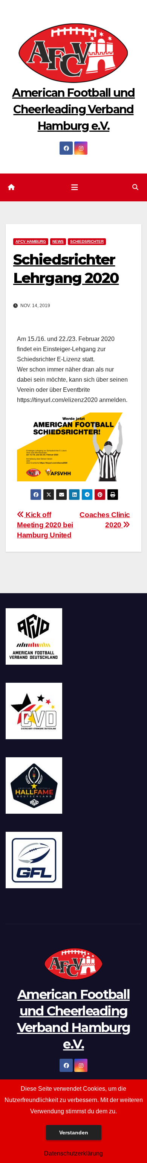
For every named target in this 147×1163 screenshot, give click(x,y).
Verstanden (73, 1133)
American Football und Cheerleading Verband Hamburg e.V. (73, 109)
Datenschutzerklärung (73, 1153)
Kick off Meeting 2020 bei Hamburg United (45, 525)
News (58, 241)
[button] (135, 187)
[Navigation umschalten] (74, 187)
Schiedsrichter (87, 241)
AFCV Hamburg (30, 241)
